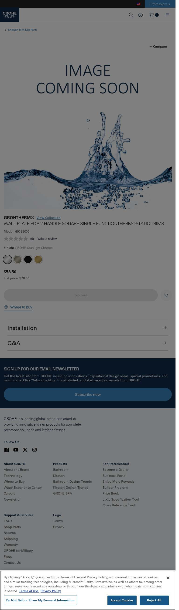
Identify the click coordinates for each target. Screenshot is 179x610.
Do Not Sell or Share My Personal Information (40, 600)
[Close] (168, 578)
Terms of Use (29, 591)
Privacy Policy (51, 591)
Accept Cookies (122, 600)
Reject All (154, 600)
